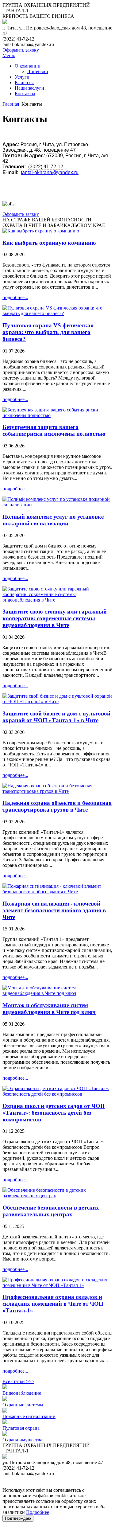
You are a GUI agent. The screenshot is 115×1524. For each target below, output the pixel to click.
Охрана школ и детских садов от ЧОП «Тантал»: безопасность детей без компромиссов (53, 1113)
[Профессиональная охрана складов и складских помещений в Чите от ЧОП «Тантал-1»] (57, 1285)
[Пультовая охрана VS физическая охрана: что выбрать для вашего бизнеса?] (57, 313)
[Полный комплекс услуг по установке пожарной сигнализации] (57, 504)
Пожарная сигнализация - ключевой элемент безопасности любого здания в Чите (54, 910)
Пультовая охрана (21, 1428)
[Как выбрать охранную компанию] (40, 230)
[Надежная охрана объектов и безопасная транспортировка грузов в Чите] (57, 791)
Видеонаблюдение (21, 1393)
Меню (8, 55)
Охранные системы (22, 1404)
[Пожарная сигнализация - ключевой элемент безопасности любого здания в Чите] (57, 891)
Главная (10, 104)
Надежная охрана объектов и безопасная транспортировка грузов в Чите (57, 806)
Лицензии (37, 71)
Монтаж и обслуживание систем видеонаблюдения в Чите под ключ (49, 1008)
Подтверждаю (18, 1518)
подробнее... (15, 297)
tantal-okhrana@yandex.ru (50, 172)
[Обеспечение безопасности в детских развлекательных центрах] (57, 1195)
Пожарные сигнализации (29, 1416)
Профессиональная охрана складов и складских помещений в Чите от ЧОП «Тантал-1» (52, 1304)
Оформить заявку (20, 50)
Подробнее (37, 1512)
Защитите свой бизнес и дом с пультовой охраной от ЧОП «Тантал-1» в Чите (56, 716)
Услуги (22, 77)
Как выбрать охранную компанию (49, 243)
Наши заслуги (29, 88)
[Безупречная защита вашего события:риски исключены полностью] (57, 415)
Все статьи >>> (18, 1381)
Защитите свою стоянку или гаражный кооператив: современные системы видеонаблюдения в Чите (54, 618)
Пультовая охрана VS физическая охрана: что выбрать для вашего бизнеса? (48, 332)
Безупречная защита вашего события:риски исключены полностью (53, 430)
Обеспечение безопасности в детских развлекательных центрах (50, 1211)
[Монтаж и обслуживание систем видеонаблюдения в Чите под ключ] (57, 993)
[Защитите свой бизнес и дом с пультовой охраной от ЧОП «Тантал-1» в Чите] (57, 701)
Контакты (25, 93)
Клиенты (24, 82)
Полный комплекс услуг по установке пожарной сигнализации (53, 520)
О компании (27, 65)
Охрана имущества (22, 1439)
